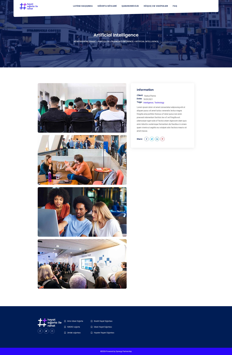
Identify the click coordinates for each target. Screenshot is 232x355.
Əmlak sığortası (74, 333)
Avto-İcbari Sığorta (75, 321)
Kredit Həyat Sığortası (103, 321)
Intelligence (148, 102)
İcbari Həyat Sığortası (103, 327)
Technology (159, 102)
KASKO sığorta (73, 327)
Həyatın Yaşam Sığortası (104, 333)
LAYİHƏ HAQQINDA (83, 6)
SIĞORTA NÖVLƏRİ (107, 6)
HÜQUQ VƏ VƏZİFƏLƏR (156, 6)
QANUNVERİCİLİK (130, 6)
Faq (175, 6)
